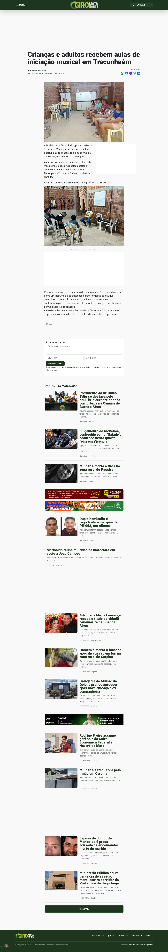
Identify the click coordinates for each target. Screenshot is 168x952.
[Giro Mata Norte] (84, 5)
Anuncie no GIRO (97, 936)
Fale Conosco (123, 936)
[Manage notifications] (6, 946)
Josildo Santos (38, 70)
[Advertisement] (84, 30)
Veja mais (84, 909)
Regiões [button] (48, 324)
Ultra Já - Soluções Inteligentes (141, 945)
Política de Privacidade (141, 936)
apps (112, 936)
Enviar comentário (55, 363)
